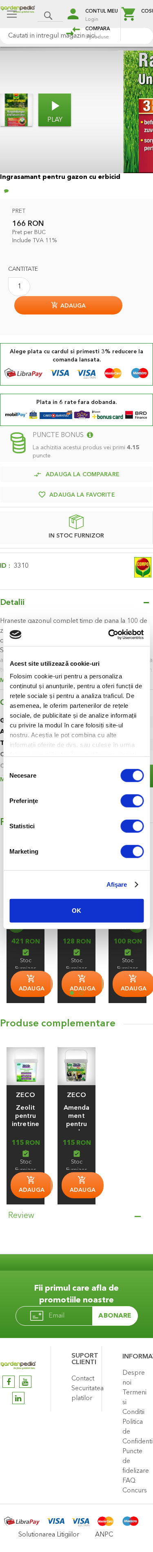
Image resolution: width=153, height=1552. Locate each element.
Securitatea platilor (84, 1393)
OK (76, 910)
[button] (25, 1095)
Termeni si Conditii (134, 1402)
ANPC (104, 1535)
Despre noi (133, 1378)
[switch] (132, 801)
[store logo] (17, 15)
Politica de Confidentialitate (135, 1432)
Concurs (134, 1490)
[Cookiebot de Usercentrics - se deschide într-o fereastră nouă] (109, 634)
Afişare (116, 884)
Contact (82, 1379)
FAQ (128, 1481)
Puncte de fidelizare (135, 1461)
